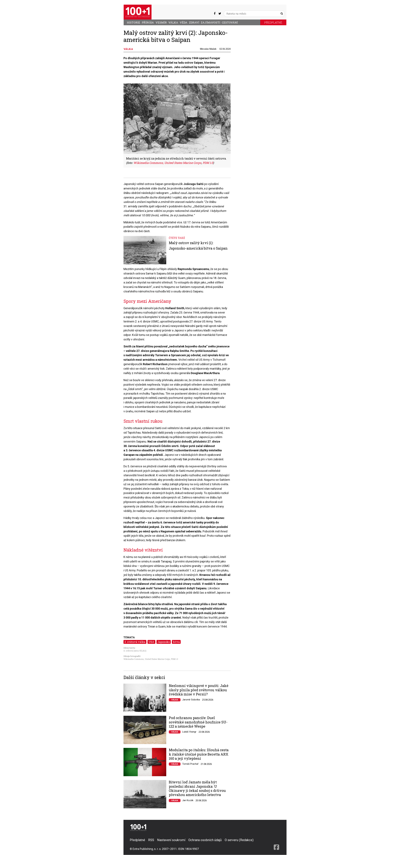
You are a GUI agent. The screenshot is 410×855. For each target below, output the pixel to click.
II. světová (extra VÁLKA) (134, 650)
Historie (133, 22)
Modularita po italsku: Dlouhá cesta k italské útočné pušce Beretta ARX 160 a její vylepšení (199, 754)
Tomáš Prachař (190, 763)
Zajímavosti (210, 22)
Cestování (230, 22)
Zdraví (194, 22)
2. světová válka (134, 641)
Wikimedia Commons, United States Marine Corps (146, 659)
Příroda (148, 22)
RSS (151, 840)
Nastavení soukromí (171, 840)
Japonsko (163, 641)
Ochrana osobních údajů (205, 840)
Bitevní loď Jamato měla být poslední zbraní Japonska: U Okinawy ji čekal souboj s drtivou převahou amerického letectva (197, 788)
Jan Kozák (187, 800)
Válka (173, 22)
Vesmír (161, 22)
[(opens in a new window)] (214, 13)
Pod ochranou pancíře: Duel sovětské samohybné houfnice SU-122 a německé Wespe (198, 722)
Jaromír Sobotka (191, 699)
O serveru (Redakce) (239, 840)
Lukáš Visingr (189, 731)
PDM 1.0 (174, 659)
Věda (183, 22)
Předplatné (273, 22)
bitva (176, 641)
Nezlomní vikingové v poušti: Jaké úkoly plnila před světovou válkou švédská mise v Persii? (198, 690)
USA (151, 641)
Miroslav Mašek (208, 48)
